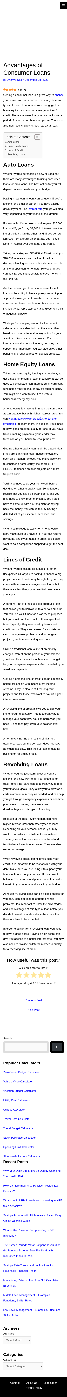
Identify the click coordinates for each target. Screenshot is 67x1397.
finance (59, 95)
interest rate (35, 208)
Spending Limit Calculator (18, 1147)
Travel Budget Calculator (18, 1128)
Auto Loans (13, 141)
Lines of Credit (15, 150)
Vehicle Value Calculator (18, 1081)
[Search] (57, 1047)
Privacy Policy (33, 1387)
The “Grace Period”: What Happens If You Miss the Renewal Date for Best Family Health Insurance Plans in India (31, 1251)
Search (7, 1038)
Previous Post (33, 1000)
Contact (15, 1382)
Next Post (33, 1009)
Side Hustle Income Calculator (21, 1156)
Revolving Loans (16, 154)
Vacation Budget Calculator (19, 1090)
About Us (31, 1382)
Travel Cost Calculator (16, 1119)
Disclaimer (50, 1382)
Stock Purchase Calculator (19, 1137)
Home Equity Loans (17, 146)
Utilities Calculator (14, 1109)
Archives (8, 1333)
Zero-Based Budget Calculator (21, 1072)
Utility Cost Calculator (16, 1100)
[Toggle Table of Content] (35, 137)
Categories (9, 1359)
